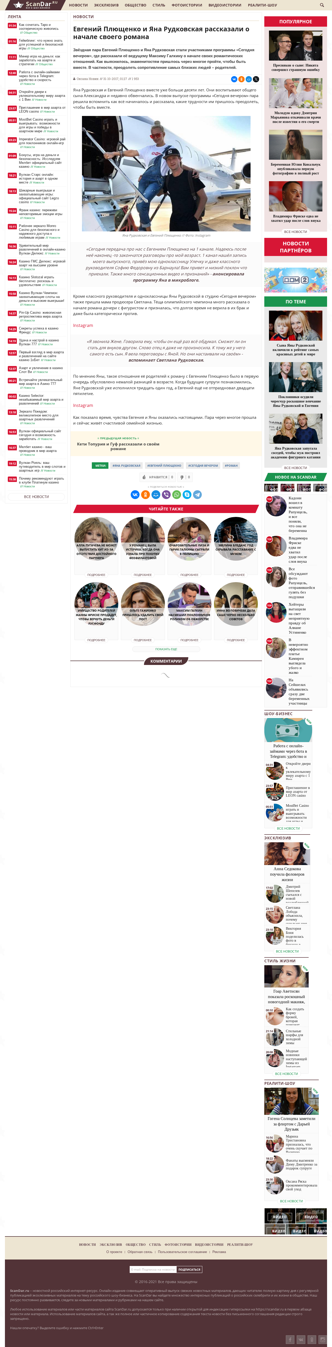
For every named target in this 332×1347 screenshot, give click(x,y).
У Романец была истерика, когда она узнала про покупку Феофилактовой (143, 551)
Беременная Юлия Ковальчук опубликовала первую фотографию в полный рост (296, 169)
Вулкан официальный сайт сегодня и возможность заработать (40, 435)
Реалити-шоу (262, 5)
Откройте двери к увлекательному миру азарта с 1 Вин (42, 95)
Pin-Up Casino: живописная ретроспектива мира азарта (40, 316)
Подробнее (96, 574)
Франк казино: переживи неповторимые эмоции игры (40, 214)
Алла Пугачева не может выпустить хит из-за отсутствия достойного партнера (96, 551)
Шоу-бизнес (278, 713)
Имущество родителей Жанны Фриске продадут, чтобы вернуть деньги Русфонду (96, 617)
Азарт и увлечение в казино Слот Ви (41, 370)
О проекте (114, 1252)
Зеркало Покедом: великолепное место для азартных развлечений (38, 417)
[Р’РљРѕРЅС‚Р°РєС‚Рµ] (234, 79)
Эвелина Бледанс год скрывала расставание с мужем (236, 549)
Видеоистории (225, 5)
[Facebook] (290, 1339)
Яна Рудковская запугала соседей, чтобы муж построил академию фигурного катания (296, 452)
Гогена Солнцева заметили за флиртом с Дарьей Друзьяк (291, 1124)
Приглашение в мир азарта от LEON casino (42, 109)
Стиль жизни (280, 960)
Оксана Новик (88, 79)
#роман (231, 465)
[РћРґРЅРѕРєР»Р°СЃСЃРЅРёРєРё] (241, 79)
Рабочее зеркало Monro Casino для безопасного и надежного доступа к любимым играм (39, 231)
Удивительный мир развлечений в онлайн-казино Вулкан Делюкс (42, 249)
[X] (256, 79)
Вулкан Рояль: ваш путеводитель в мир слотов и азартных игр (42, 466)
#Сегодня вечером (203, 465)
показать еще (166, 649)
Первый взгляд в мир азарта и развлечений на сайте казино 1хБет (41, 356)
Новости (78, 5)
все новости (295, 232)
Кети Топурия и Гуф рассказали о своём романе (118, 446)
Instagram (83, 325)
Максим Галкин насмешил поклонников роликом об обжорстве (189, 615)
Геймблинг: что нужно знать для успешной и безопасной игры (41, 44)
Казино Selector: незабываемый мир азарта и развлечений (41, 399)
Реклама (219, 1252)
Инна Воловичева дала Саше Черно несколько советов (236, 615)
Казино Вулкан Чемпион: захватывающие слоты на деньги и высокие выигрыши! (41, 298)
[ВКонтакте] (301, 1339)
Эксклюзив (106, 5)
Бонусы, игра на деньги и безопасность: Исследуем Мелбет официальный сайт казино (40, 161)
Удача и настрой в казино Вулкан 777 (39, 342)
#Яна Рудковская (126, 465)
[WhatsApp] (176, 494)
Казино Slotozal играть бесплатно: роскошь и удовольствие (38, 281)
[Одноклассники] (312, 1339)
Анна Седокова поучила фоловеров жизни (287, 874)
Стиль (159, 5)
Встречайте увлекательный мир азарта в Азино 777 (40, 384)
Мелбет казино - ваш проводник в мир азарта (38, 451)
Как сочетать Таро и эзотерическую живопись (39, 28)
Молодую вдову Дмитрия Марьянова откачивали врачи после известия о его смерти (296, 117)
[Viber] (166, 494)
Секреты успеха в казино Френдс (38, 330)
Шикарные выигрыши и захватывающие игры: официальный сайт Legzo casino (39, 196)
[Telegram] (197, 494)
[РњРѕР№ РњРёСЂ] (249, 79)
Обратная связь (140, 1252)
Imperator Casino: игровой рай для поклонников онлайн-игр (42, 143)
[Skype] (187, 494)
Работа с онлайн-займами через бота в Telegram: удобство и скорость (39, 78)
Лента (14, 16)
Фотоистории (187, 5)
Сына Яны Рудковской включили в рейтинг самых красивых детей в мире (296, 349)
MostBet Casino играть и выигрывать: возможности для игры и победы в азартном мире (39, 125)
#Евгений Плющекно (164, 465)
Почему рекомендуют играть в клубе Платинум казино (41, 482)
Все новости (36, 497)
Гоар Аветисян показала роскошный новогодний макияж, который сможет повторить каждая (286, 1002)
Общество (135, 5)
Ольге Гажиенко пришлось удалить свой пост (142, 615)
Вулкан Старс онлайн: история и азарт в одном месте (38, 178)
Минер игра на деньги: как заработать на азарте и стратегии (39, 60)
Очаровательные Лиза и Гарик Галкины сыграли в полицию (189, 549)
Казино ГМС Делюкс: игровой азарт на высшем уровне (42, 265)
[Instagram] (323, 1345)
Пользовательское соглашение (182, 1252)
